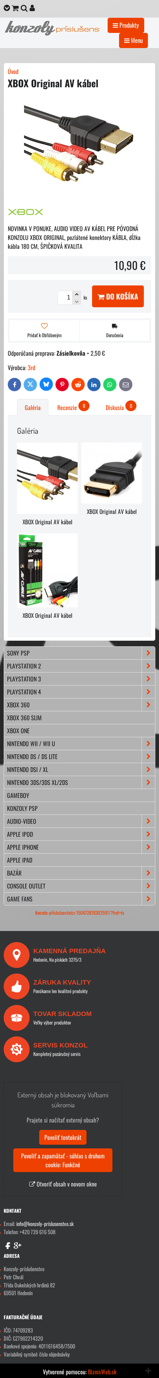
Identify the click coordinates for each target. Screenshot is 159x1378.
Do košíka (121, 296)
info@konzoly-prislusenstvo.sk (45, 1224)
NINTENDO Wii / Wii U (31, 743)
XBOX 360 (18, 704)
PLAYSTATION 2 (24, 665)
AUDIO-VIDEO (21, 821)
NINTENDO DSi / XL (27, 769)
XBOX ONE (18, 730)
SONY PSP (18, 653)
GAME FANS (20, 898)
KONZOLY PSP (22, 808)
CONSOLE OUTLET (26, 885)
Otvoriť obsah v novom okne (66, 1183)
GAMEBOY (18, 795)
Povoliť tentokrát (62, 1137)
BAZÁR (14, 873)
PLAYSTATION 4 (24, 691)
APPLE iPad (19, 860)
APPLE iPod (20, 834)
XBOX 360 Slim (24, 717)
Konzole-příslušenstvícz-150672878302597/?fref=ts (79, 912)
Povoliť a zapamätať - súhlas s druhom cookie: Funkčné (63, 1160)
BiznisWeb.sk (102, 1371)
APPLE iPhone (23, 847)
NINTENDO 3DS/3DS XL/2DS (37, 782)
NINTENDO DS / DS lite (32, 756)
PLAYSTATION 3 (24, 678)
